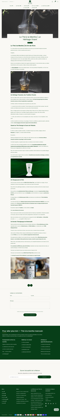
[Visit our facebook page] (46, 403)
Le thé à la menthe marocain (7, 349)
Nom (11, 295)
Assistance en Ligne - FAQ (21, 399)
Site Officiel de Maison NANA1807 (43, 417)
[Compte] (52, 1)
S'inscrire (44, 376)
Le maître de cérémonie (45, 346)
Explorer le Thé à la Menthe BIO (22, 391)
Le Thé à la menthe (25, 342)
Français (11, 1)
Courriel (32, 295)
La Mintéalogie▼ (45, 5)
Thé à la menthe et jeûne (45, 353)
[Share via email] (48, 281)
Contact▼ (34, 7)
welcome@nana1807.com (50, 393)
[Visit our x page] (56, 403)
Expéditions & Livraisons (21, 403)
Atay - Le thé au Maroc (6, 351)
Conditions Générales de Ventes (22, 401)
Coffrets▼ (18, 5)
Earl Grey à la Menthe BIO (21, 395)
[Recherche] (57, 1)
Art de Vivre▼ (35, 5)
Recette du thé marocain (45, 351)
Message (12, 300)
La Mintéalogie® (5, 353)
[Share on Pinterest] (47, 281)
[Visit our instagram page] (48, 403)
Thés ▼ (11, 5)
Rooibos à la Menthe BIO (21, 393)
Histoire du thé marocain (45, 349)
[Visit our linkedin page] (51, 403)
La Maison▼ (26, 7)
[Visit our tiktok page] (53, 403)
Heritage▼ (26, 5)
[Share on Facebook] (43, 281)
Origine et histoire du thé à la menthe (9, 344)
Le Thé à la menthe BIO (26, 347)
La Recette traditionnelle (26, 344)
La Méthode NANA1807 (26, 351)
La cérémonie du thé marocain (8, 346)
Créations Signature (20, 397)
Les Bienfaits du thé (25, 349)
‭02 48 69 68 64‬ (48, 395)
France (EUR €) (5, 1)
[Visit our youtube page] (46, 406)
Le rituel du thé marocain (45, 344)
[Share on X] (45, 281)
